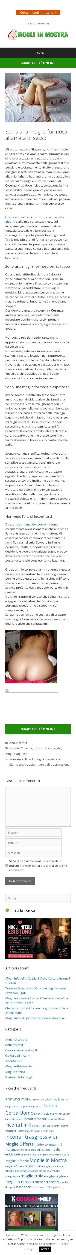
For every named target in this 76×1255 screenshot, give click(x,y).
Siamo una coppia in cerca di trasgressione (39, 764)
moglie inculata (62, 1155)
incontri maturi (35, 1119)
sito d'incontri (39, 1187)
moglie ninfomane (14, 1166)
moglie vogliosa (16, 754)
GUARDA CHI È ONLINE (38, 63)
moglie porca (13, 1171)
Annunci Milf (18, 743)
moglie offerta (33, 1166)
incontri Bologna (44, 1113)
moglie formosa (47, 1155)
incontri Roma (15, 1131)
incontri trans (47, 1130)
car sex (64, 1100)
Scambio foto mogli (19, 1077)
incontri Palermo (60, 1125)
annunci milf (16, 1099)
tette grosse (54, 1187)
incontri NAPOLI (41, 1125)
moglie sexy (45, 1170)
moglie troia (32, 1176)
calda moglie (52, 1099)
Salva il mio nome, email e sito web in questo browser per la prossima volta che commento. (38, 865)
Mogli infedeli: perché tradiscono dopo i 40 (35, 1018)
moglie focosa (31, 1154)
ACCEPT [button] (45, 1249)
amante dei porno (33, 524)
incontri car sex (14, 1119)
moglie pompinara (53, 1166)
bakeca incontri (36, 1100)
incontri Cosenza (20, 748)
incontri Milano (56, 1119)
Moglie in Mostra (48, 1160)
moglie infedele (17, 1161)
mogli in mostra (19, 1181)
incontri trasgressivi (47, 748)
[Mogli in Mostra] (38, 34)
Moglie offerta (15, 1072)
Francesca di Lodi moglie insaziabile (34, 759)
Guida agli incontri (18, 1055)
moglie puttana (30, 1170)
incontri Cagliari (62, 1113)
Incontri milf (13, 1061)
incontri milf (18, 1125)
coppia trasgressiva (31, 1106)
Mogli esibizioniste (18, 1066)
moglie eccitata (42, 1149)
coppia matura (12, 1106)
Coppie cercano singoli (21, 1050)
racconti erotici (47, 1182)
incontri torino (32, 1130)
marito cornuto (45, 1144)
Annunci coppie (16, 1039)
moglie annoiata (25, 1149)
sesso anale (23, 1187)
